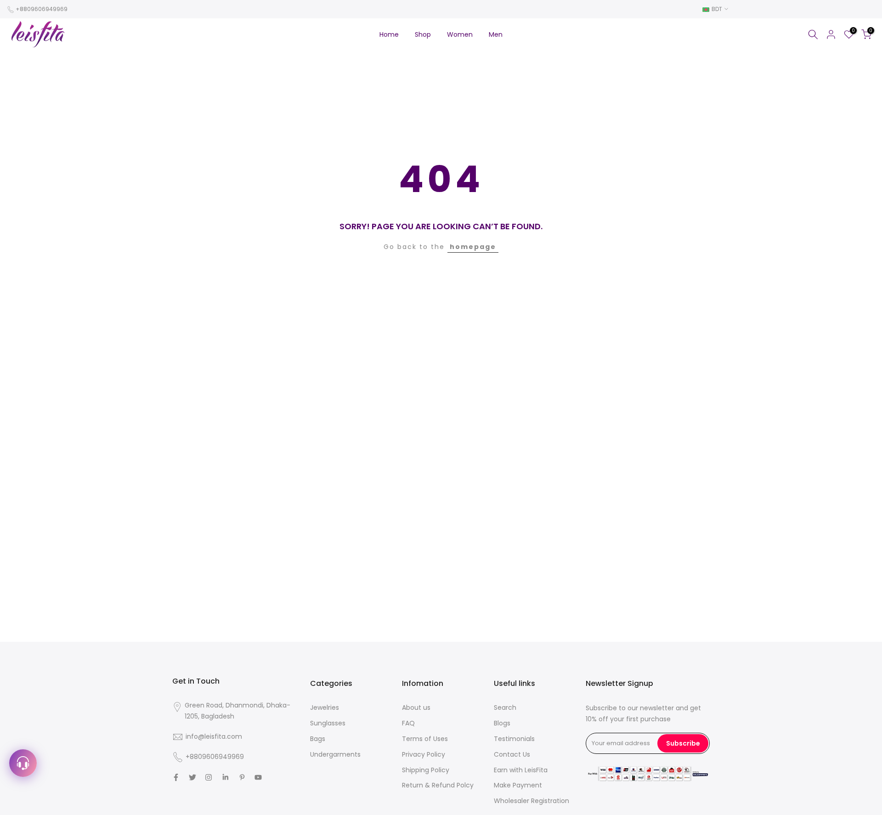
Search (505, 707)
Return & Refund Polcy (438, 785)
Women (460, 34)
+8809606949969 (42, 9)
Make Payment (518, 785)
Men (496, 34)
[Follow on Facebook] (176, 777)
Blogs (502, 723)
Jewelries (324, 707)
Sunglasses (327, 723)
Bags (317, 738)
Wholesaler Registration (531, 800)
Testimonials (514, 738)
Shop (423, 34)
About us (416, 707)
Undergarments (335, 754)
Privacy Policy (423, 754)
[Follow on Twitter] (192, 777)
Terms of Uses (425, 738)
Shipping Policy (425, 770)
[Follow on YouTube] (258, 777)
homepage (473, 246)
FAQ (408, 723)
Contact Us (512, 754)
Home (389, 34)
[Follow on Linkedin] (225, 777)
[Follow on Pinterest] (242, 777)
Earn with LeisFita (521, 770)
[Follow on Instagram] (208, 777)
